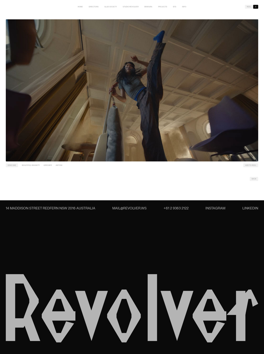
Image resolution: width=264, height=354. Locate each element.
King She (12, 165)
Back (254, 179)
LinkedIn (250, 208)
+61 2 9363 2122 (176, 208)
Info (184, 7)
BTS (174, 7)
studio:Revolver (131, 7)
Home (80, 7)
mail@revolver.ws (129, 208)
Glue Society (110, 7)
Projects (162, 7)
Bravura (148, 7)
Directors (94, 7)
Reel (249, 7)
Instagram (215, 208)
